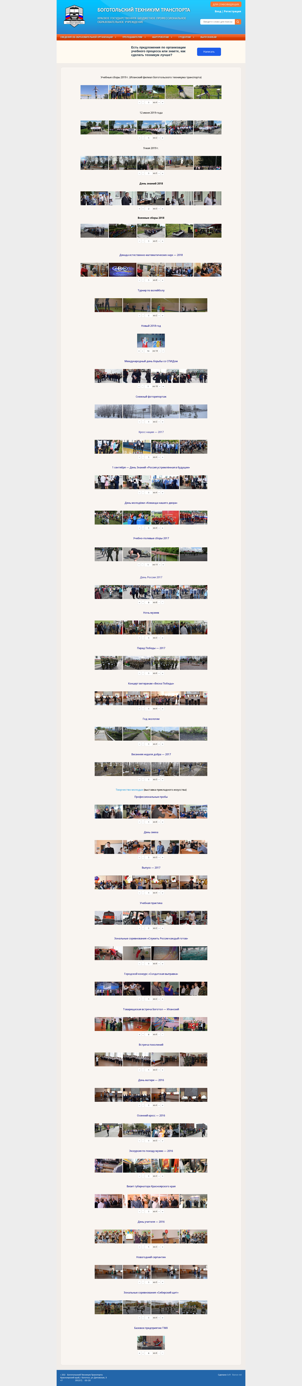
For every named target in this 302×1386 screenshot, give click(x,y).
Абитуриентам (160, 37)
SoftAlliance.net (234, 1375)
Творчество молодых (129, 789)
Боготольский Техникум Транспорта (144, 10)
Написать (209, 51)
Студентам (185, 37)
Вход (218, 11)
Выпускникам (209, 37)
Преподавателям (132, 37)
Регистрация (232, 11)
